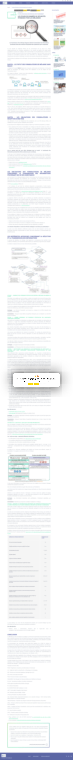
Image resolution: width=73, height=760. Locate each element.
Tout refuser (36, 383)
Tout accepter (30, 383)
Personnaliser (42, 383)
